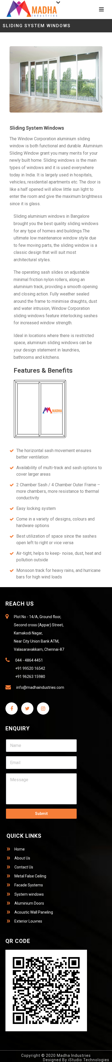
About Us (22, 858)
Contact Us (23, 867)
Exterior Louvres (28, 921)
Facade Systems (28, 885)
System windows (29, 894)
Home (19, 849)
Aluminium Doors (29, 903)
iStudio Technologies (88, 1060)
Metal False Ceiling (30, 876)
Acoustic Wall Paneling (33, 912)
